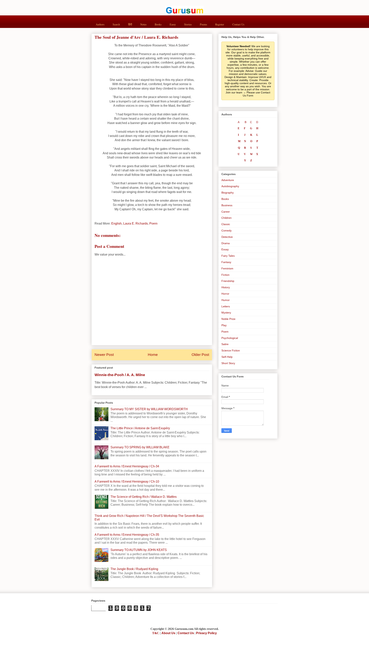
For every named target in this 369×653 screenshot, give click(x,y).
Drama (225, 243)
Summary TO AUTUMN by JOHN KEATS (139, 550)
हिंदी (130, 24)
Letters (225, 306)
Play (224, 325)
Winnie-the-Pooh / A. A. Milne (120, 375)
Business (226, 205)
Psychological (229, 337)
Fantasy (226, 262)
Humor (225, 300)
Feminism (227, 268)
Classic (225, 224)
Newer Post (104, 355)
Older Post (200, 355)
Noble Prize (228, 318)
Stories (188, 24)
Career (225, 211)
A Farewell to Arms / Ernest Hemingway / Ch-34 (127, 466)
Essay (225, 249)
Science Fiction (230, 350)
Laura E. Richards (135, 223)
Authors (100, 24)
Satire (225, 344)
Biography (227, 192)
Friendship (227, 280)
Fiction (225, 274)
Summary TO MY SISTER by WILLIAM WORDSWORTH (149, 409)
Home (153, 355)
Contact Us (238, 24)
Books (158, 24)
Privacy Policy (206, 633)
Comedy (226, 230)
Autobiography (230, 186)
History (225, 287)
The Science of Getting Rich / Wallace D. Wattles (144, 496)
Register (219, 24)
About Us (168, 633)
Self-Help (227, 356)
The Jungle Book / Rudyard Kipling (134, 569)
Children (226, 217)
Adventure (227, 180)
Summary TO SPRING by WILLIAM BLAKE (140, 447)
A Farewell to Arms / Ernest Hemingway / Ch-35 (127, 534)
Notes (143, 24)
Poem (153, 223)
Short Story (228, 363)
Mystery (226, 312)
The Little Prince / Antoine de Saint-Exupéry (140, 428)
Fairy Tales (228, 255)
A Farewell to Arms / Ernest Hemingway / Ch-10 (127, 481)
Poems (203, 24)
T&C (155, 633)
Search (116, 24)
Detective (227, 236)
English (116, 223)
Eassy (173, 24)
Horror (225, 293)
